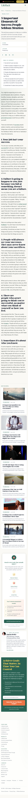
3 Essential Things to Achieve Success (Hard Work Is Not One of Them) (13, 541)
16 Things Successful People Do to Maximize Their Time (13, 515)
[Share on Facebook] (2, 54)
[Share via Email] (12, 54)
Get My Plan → (20, 1)
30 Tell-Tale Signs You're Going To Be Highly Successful (13, 465)
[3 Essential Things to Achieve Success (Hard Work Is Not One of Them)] (14, 529)
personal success (6, 118)
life (8, 290)
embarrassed (22, 204)
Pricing (2, 746)
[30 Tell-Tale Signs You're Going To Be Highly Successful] (14, 452)
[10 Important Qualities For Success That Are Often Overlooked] (14, 394)
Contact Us (3, 766)
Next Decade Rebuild (5, 758)
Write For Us (3, 772)
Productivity (8, 10)
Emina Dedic (5, 44)
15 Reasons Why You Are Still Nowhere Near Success (12, 490)
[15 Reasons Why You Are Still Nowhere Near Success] (14, 479)
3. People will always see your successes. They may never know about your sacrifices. (14, 74)
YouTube (21, 780)
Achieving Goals (4, 734)
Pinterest (14, 780)
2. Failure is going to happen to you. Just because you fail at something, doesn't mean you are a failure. (14, 67)
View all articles (10, 650)
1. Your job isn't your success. (11, 63)
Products (4, 736)
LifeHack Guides (4, 726)
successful (4, 148)
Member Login (4, 774)
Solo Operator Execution (6, 760)
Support (3, 776)
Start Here (4, 724)
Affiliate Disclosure (21, 791)
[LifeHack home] (5, 5)
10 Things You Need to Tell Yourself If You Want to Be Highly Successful (12, 436)
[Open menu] (25, 5)
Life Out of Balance (5, 756)
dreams (6, 323)
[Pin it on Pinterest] (6, 54)
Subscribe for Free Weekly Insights (14, 702)
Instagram (9, 780)
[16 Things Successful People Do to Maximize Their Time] (14, 504)
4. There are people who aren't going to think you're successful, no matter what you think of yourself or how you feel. (14, 80)
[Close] (26, 2)
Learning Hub (4, 744)
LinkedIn (3, 782)
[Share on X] (9, 54)
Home (2, 10)
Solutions (4, 748)
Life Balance (3, 732)
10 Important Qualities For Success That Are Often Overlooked (12, 406)
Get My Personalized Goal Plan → (14, 621)
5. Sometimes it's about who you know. (13, 85)
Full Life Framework (5, 730)
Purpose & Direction (5, 754)
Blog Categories (4, 770)
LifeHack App (4, 738)
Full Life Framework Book (6, 740)
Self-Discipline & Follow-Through (8, 752)
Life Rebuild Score (5, 728)
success (16, 125)
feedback (4, 225)
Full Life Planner (4, 742)
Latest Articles (4, 768)
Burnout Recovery (5, 750)
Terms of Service (4, 791)
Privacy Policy (12, 791)
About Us (3, 764)
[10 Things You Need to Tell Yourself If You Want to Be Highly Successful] (14, 423)
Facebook (3, 780)
